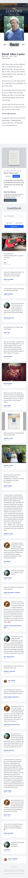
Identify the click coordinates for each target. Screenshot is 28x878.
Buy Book (16, 176)
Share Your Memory (10, 200)
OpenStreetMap (15, 873)
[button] (14, 242)
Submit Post (14, 226)
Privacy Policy (10, 871)
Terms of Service (18, 871)
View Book (7, 176)
